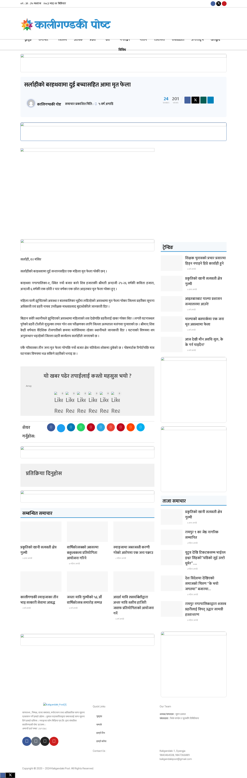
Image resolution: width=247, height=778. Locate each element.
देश (108, 39)
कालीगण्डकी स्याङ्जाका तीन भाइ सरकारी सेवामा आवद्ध (39, 600)
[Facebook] (26, 741)
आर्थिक (78, 39)
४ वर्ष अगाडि (73, 608)
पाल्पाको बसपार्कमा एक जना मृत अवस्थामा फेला (204, 321)
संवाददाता (178, 39)
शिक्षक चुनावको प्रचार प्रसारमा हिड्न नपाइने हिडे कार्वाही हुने (205, 261)
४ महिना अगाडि (192, 594)
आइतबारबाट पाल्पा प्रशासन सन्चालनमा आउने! (203, 301)
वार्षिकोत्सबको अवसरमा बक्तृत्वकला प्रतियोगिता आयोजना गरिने (83, 552)
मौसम (143, 39)
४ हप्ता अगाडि (27, 558)
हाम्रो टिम (100, 732)
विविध (122, 50)
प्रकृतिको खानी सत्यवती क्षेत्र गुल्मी (38, 550)
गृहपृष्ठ (27, 39)
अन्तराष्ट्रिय (197, 39)
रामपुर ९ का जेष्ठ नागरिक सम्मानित (201, 535)
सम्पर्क (99, 724)
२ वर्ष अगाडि (26, 608)
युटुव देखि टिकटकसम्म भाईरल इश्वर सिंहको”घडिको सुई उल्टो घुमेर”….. (205, 557)
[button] (51, 427)
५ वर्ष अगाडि (191, 309)
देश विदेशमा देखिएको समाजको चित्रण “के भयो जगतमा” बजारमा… (201, 583)
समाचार (43, 39)
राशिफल (159, 39)
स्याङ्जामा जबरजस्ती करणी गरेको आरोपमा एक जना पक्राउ (133, 550)
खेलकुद (215, 39)
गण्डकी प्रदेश (121, 588)
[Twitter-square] (35, 741)
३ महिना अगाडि (192, 543)
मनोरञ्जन (125, 39)
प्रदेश (93, 39)
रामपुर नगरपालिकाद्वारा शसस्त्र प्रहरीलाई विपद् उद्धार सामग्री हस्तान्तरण (205, 609)
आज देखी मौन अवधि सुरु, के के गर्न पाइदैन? (204, 342)
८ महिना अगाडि (120, 558)
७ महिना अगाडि (74, 563)
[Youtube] (53, 741)
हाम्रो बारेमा (101, 741)
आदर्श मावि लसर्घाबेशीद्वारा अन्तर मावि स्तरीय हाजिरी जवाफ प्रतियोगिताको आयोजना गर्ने (133, 605)
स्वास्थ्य (62, 39)
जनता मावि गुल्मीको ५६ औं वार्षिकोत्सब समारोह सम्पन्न (84, 600)
